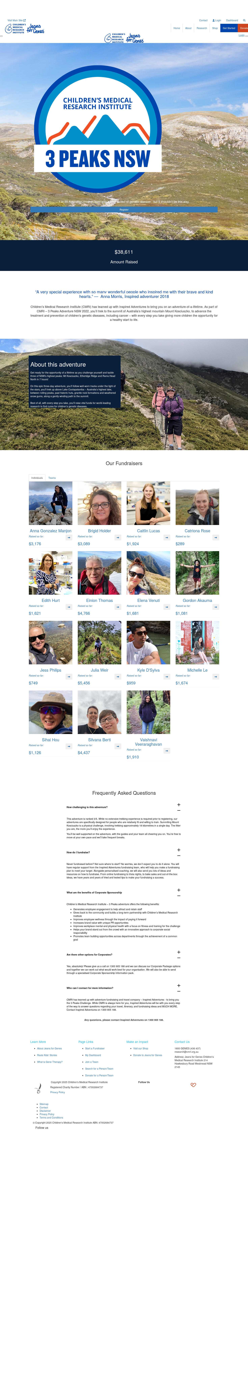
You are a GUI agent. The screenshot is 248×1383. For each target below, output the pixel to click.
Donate (124, 218)
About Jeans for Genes (49, 1048)
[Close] (246, 36)
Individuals (37, 477)
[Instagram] (151, 1087)
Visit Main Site (15, 20)
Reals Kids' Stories (47, 1055)
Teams (52, 477)
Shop (215, 28)
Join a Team (91, 1061)
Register (124, 209)
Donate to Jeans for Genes (147, 1055)
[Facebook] (128, 1087)
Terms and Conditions (51, 1117)
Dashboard (232, 20)
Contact (203, 20)
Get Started (229, 28)
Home (177, 28)
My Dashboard (93, 1055)
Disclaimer (45, 1110)
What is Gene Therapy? (50, 1061)
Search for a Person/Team (99, 1068)
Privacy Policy (57, 1092)
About (188, 28)
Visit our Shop (140, 1048)
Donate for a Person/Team (99, 1075)
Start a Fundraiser (95, 1048)
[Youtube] (159, 1087)
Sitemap (44, 1104)
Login (218, 20)
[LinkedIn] (144, 1087)
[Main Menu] (1, 36)
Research (202, 28)
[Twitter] (136, 1087)
